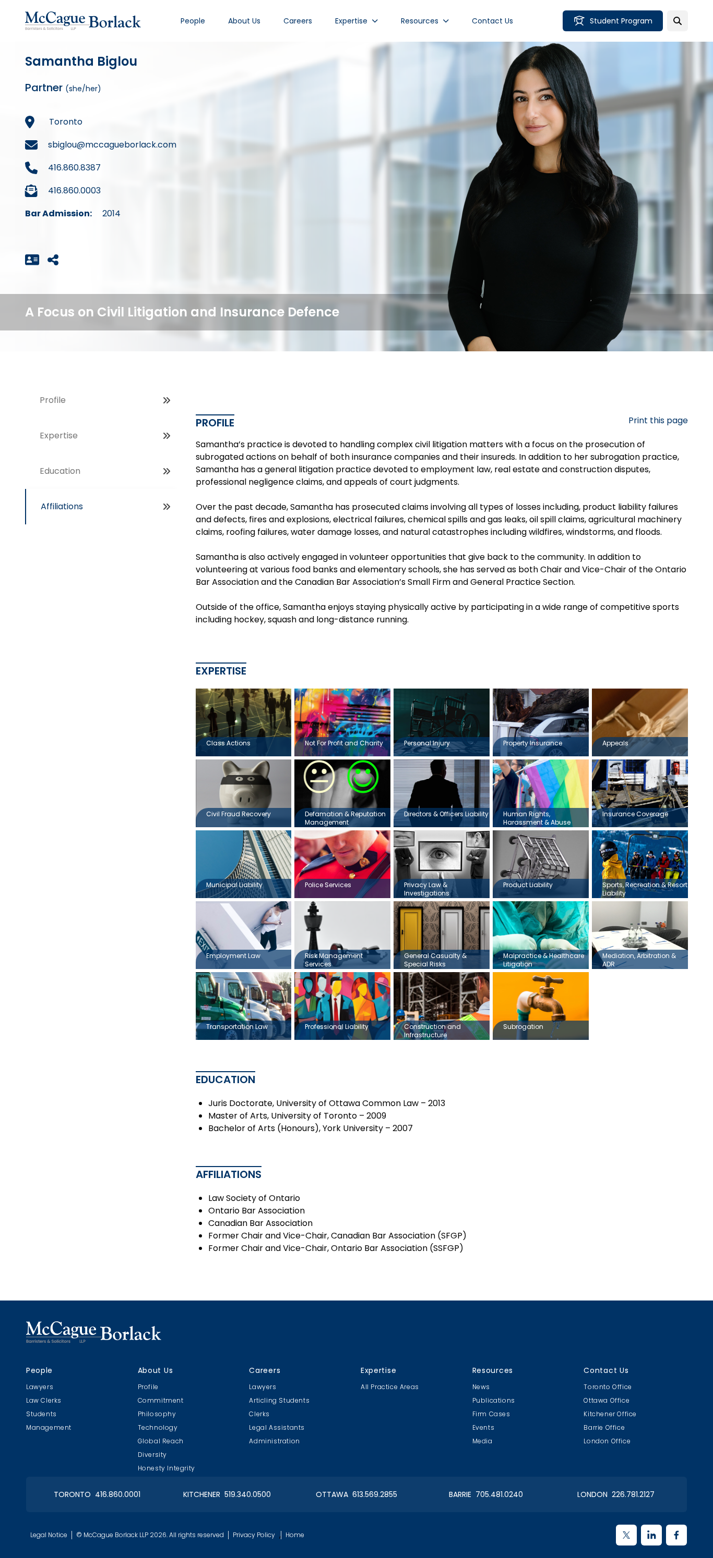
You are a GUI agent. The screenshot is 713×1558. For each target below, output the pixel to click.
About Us (244, 21)
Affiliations (62, 506)
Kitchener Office (610, 1413)
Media (482, 1441)
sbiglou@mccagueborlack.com (112, 145)
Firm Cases (491, 1413)
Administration (274, 1441)
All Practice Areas (390, 1386)
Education (60, 471)
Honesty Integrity (166, 1468)
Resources (419, 21)
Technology (158, 1427)
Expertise (351, 21)
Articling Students (279, 1400)
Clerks (259, 1413)
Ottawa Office (606, 1400)
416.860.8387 (74, 168)
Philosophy (157, 1413)
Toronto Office (608, 1386)
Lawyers (39, 1386)
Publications (493, 1400)
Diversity (152, 1454)
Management (49, 1427)
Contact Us (492, 21)
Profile (53, 400)
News (481, 1386)
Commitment (161, 1400)
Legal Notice (48, 1535)
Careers (297, 21)
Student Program (621, 21)
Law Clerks (44, 1400)
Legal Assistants (277, 1427)
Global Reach (161, 1441)
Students (41, 1413)
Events (483, 1427)
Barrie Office (604, 1427)
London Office (607, 1441)
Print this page (658, 420)
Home (295, 1535)
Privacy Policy (254, 1535)
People (193, 21)
